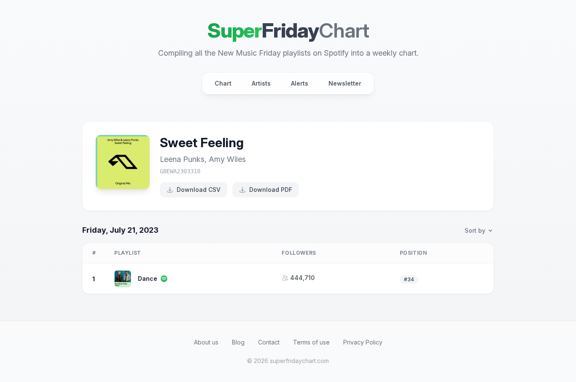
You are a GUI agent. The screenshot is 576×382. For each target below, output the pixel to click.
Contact (269, 342)
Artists (261, 83)
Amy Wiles (227, 159)
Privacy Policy (362, 342)
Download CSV (199, 189)
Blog (238, 342)
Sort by (475, 230)
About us (206, 342)
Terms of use (311, 342)
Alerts (299, 83)
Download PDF (270, 189)
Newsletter (344, 83)
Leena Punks (182, 159)
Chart (223, 83)
